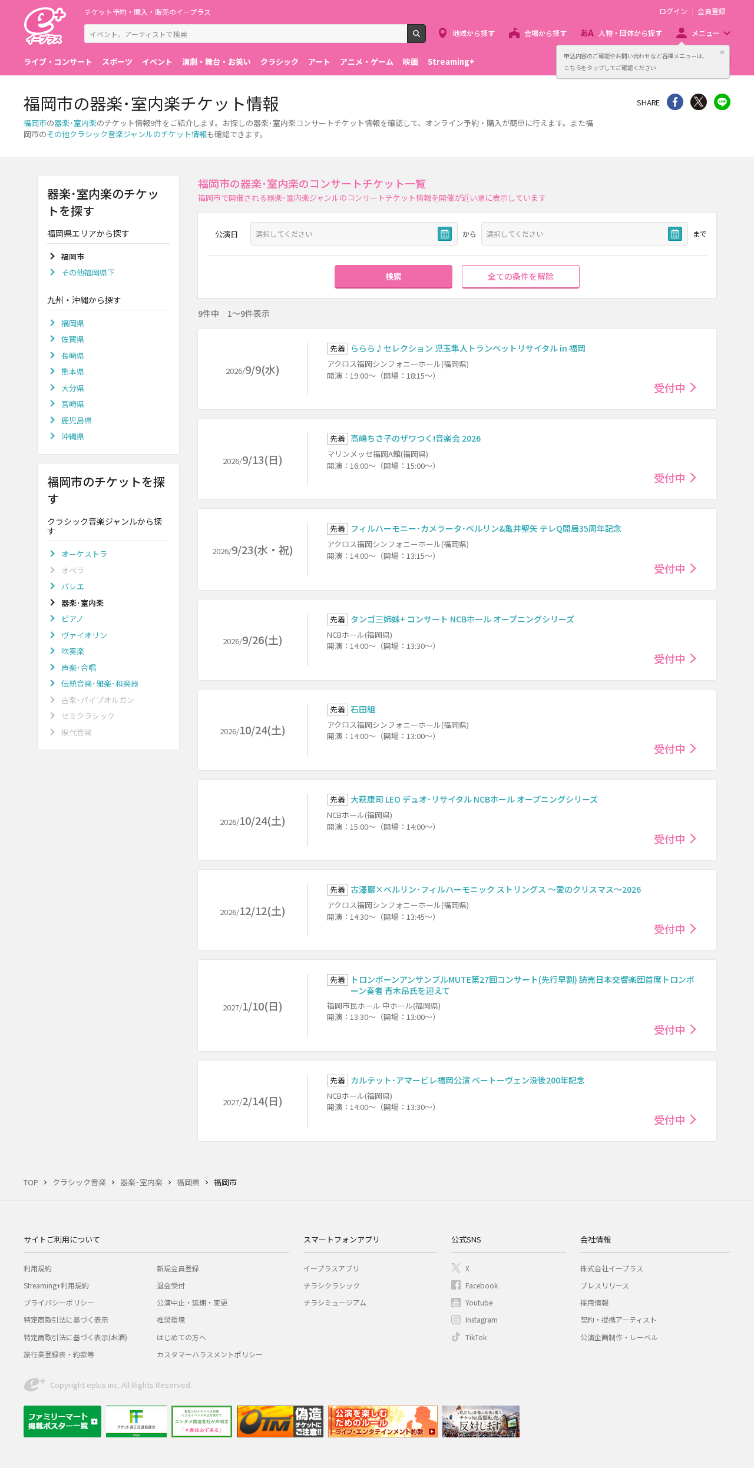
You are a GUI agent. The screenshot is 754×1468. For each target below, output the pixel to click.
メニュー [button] (706, 33)
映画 (410, 61)
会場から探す (545, 33)
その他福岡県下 (88, 272)
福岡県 (72, 323)
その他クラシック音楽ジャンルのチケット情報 (127, 134)
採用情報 (594, 1302)
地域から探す (473, 33)
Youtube (478, 1302)
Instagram (481, 1319)
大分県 (72, 387)
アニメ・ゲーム (366, 61)
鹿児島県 (76, 420)
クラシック (279, 61)
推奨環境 (171, 1319)
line (722, 102)
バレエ (72, 586)
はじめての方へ (181, 1337)
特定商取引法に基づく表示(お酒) (75, 1337)
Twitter (698, 102)
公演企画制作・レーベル (619, 1337)
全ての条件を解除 (521, 276)
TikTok (476, 1337)
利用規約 (38, 1268)
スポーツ (117, 61)
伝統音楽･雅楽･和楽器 (99, 683)
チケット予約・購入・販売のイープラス (147, 11)
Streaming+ (451, 61)
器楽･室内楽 (75, 122)
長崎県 (72, 355)
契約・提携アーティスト (618, 1319)
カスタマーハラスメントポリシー (210, 1354)
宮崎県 (72, 403)
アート (319, 61)
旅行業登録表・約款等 (59, 1354)
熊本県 (72, 371)
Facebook (481, 1285)
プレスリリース (604, 1285)
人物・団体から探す (630, 33)
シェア (675, 102)
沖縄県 (72, 436)
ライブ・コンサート (58, 61)
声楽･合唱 (78, 667)
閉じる (722, 52)
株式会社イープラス (611, 1268)
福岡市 (35, 122)
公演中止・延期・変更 (192, 1302)
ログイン (673, 11)
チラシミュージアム (334, 1302)
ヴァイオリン (84, 635)
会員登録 (711, 11)
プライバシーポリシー (59, 1302)
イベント (157, 61)
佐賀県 (72, 338)
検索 (425, 38)
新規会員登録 (178, 1268)
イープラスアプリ (331, 1268)
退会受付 (171, 1285)
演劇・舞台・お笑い (216, 61)
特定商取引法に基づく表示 (66, 1319)
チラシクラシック (331, 1285)
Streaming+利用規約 (56, 1285)
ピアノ (72, 618)
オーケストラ (84, 553)
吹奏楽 (72, 651)
